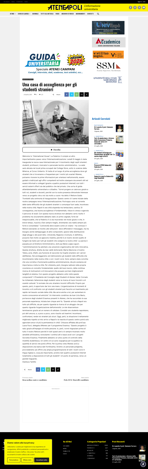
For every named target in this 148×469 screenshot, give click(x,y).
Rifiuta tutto (27, 460)
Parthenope (98, 125)
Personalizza (13, 460)
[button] (98, 14)
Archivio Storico (28, 79)
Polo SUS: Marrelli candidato (76, 380)
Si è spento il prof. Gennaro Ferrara (103, 128)
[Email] (81, 94)
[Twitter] (139, 7)
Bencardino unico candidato (34, 380)
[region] (28, 452)
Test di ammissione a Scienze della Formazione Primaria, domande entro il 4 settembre (104, 141)
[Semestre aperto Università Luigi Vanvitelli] (119, 177)
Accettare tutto (41, 460)
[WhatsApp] (76, 94)
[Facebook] (130, 7)
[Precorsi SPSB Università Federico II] (119, 166)
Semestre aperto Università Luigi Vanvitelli (103, 177)
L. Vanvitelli (98, 136)
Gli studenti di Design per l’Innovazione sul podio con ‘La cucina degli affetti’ (104, 154)
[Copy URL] (86, 94)
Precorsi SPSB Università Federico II (102, 166)
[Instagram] (135, 7)
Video (96, 163)
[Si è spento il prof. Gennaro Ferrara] (119, 128)
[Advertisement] (55, 36)
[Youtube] (143, 7)
